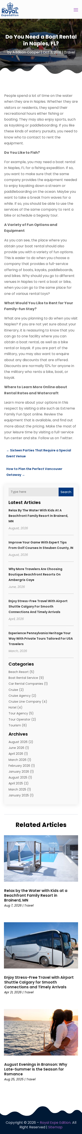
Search (66, 492)
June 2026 (16, 748)
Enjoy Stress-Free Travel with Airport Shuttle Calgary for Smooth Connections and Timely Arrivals (38, 606)
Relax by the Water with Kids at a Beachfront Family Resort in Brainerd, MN (38, 515)
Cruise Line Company (25, 701)
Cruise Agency (20, 695)
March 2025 (17, 789)
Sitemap (55, 1127)
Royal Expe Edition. (55, 1122)
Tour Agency (18, 713)
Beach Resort (19, 672)
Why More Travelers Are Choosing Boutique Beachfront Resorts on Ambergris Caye (35, 574)
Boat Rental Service (23, 678)
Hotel (12, 707)
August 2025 (18, 777)
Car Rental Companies (26, 683)
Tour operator (19, 719)
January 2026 (19, 771)
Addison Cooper (26, 52)
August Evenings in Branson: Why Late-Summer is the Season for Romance (35, 1069)
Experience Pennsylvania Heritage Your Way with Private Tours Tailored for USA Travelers (41, 638)
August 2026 (18, 742)
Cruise (13, 690)
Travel (69, 52)
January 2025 (19, 795)
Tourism (15, 725)
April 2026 (16, 753)
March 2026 (17, 760)
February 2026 (19, 765)
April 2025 (16, 783)
